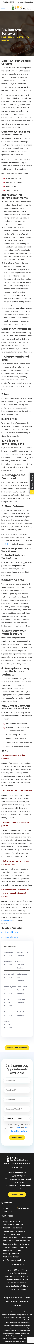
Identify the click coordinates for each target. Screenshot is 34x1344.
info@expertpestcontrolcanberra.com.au (19, 1181)
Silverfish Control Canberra (8, 1024)
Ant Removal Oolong (9, 937)
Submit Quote (17, 1137)
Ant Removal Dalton (9, 932)
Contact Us (7, 1211)
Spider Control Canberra (13, 1225)
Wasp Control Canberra (13, 1221)
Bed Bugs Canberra (11, 1254)
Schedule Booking (26, 2)
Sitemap (17, 1305)
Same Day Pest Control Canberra (10, 990)
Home (5, 1208)
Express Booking (17, 1194)
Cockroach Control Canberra (8, 1002)
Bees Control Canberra (12, 1250)
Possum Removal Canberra (20, 964)
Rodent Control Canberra (13, 1228)
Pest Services (23, 1208)
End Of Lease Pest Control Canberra (22, 977)
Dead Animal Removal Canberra (22, 990)
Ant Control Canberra (11, 1257)
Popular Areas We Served (17, 1047)
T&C (18, 1128)
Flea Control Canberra (12, 1234)
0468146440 (9, 2)
